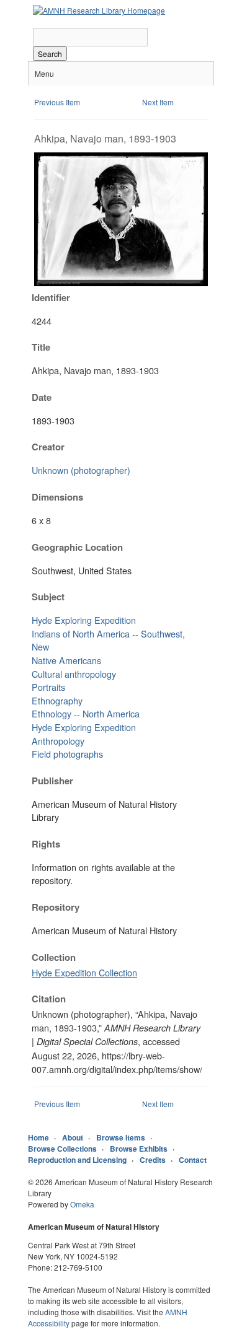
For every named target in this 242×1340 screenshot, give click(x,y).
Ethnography (57, 700)
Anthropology (58, 740)
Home (38, 1137)
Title (41, 347)
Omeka (82, 1204)
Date (42, 397)
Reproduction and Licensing (77, 1159)
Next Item (158, 102)
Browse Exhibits (139, 1148)
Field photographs (67, 753)
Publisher (52, 780)
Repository (55, 907)
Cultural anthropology (74, 673)
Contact (193, 1159)
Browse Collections (62, 1148)
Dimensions (57, 497)
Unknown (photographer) (81, 469)
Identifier (51, 297)
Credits (153, 1159)
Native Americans (66, 660)
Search (50, 53)
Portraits (48, 686)
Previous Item (57, 102)
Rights (46, 844)
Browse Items (120, 1137)
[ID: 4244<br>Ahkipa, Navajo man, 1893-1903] (121, 283)
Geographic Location (77, 547)
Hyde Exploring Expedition (84, 619)
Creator (48, 446)
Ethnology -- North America (86, 713)
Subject (48, 596)
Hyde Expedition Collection (84, 972)
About (72, 1137)
